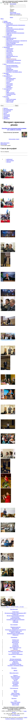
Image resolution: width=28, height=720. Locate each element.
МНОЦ (8, 74)
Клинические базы (11, 94)
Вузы (7, 91)
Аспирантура (9, 55)
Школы (8, 90)
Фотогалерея (9, 83)
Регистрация (13, 12)
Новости (8, 77)
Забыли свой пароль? (15, 13)
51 (20, 606)
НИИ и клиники (10, 92)
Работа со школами (11, 43)
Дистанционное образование (13, 62)
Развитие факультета (11, 31)
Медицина (6, 73)
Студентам (9, 52)
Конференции (9, 69)
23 (13, 606)
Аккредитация (9, 61)
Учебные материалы (11, 58)
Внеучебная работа (11, 78)
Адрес (7, 98)
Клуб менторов (10, 79)
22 (11, 606)
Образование (6, 47)
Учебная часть (9, 48)
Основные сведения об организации (15, 32)
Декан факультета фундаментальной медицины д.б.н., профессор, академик (14, 129)
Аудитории (9, 35)
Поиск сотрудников (11, 99)
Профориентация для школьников (14, 44)
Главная (5, 21)
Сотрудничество (7, 88)
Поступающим (7, 36)
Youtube (7, 4)
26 (17, 606)
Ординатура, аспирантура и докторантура (16, 40)
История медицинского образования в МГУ (15, 613)
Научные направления (11, 65)
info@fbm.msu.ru (16, 715)
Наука (4, 64)
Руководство (9, 27)
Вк (5, 4)
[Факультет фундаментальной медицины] (1, 2)
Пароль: (12, 6)
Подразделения (10, 30)
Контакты (5, 96)
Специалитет (9, 49)
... (10, 606)
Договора (8, 95)
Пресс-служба (9, 101)
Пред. (7, 606)
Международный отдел (12, 56)
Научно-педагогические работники (15, 29)
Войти (11, 17)
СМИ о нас (9, 34)
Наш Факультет (7, 22)
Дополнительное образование (13, 60)
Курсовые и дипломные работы (14, 72)
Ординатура (9, 53)
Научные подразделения (12, 66)
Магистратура (9, 39)
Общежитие (9, 45)
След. (22, 606)
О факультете (9, 23)
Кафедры (8, 57)
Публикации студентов (12, 70)
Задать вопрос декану (14, 139)
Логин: (11, 5)
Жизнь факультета (7, 75)
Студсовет (8, 81)
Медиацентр (9, 87)
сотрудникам (9, 85)
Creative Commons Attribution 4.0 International (16, 718)
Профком (8, 86)
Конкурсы (8, 68)
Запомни (12, 9)
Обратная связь (23, 19)
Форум (8, 82)
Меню (2, 18)
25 (16, 606)
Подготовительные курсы (12, 42)
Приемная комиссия (11, 38)
